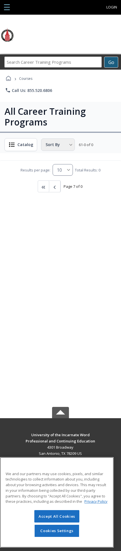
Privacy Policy (95, 501)
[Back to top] (60, 439)
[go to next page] (54, 186)
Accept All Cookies (57, 516)
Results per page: (35, 170)
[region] (57, 502)
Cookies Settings (56, 530)
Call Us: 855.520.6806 (28, 90)
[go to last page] (43, 186)
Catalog (25, 144)
